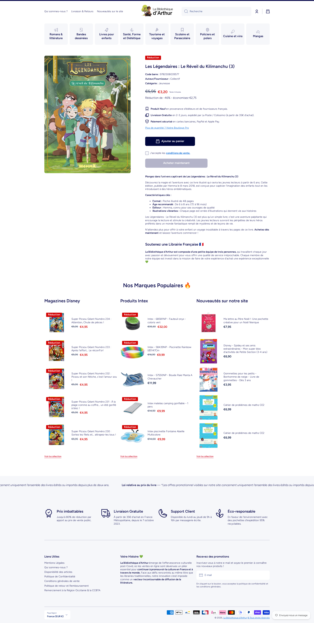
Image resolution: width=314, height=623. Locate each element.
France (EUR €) (55, 616)
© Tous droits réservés (258, 617)
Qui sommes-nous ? (56, 567)
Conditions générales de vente (62, 581)
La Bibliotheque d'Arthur (235, 617)
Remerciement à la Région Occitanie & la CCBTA (72, 590)
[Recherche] (185, 11)
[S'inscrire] (265, 575)
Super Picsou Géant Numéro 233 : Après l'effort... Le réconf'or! (91, 349)
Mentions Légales (54, 562)
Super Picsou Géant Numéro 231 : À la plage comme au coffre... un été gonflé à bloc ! (93, 405)
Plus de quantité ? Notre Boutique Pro (167, 127)
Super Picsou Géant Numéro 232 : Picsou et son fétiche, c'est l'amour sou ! (94, 377)
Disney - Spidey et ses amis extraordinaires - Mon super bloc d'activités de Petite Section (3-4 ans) (245, 349)
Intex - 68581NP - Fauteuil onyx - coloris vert (167, 320)
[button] (268, 11)
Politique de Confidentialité (59, 576)
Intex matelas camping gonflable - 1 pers (168, 405)
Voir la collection (52, 456)
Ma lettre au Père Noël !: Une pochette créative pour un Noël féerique (246, 320)
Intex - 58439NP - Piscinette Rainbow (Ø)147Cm (169, 349)
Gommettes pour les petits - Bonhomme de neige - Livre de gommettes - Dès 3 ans (241, 377)
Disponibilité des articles (58, 572)
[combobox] (216, 11)
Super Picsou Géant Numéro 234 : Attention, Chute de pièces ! (91, 320)
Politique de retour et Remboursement (66, 585)
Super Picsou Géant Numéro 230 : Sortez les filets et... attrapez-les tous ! (93, 433)
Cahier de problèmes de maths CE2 (244, 405)
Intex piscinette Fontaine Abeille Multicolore (166, 433)
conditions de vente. (178, 153)
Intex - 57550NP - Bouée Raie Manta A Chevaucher (170, 377)
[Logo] (157, 11)
